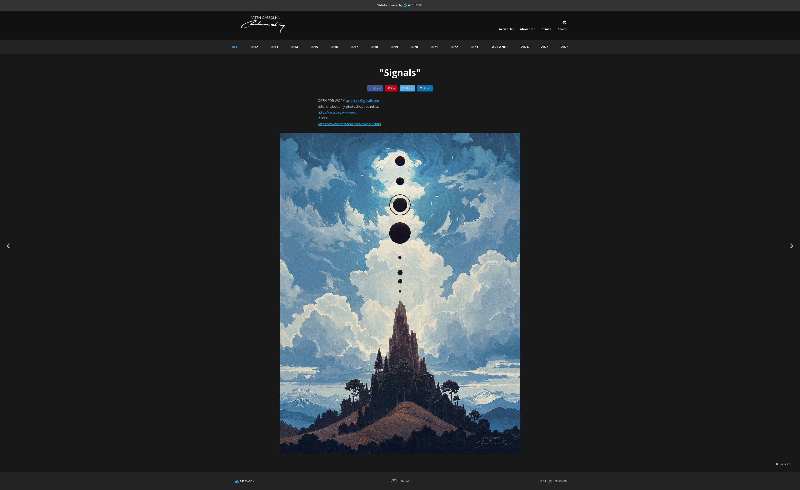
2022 (454, 47)
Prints (546, 29)
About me (527, 29)
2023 (474, 47)
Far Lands (499, 47)
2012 (254, 47)
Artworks (506, 29)
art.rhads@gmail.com (362, 100)
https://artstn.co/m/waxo (337, 112)
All (235, 47)
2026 (564, 47)
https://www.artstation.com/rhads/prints (349, 124)
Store (562, 29)
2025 (544, 47)
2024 (524, 47)
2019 (394, 47)
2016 (334, 47)
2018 (374, 47)
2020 (414, 47)
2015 (314, 47)
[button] (783, 464)
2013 (274, 47)
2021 (434, 47)
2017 (354, 47)
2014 (294, 47)
